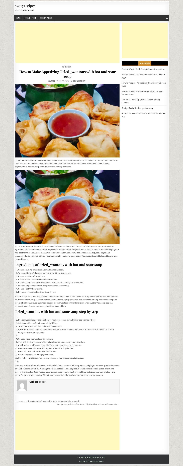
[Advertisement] (67, 43)
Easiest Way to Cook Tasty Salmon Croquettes (143, 69)
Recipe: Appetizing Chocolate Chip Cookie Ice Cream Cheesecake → (88, 404)
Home (18, 17)
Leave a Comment (79, 81)
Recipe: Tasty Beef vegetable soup (137, 108)
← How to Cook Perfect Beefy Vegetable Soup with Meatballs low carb (47, 401)
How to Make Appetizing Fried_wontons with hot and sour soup (67, 74)
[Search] (167, 18)
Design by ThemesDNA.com (91, 462)
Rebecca (68, 67)
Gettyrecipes (25, 5)
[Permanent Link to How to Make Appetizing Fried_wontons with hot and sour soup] (67, 120)
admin (52, 81)
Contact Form (30, 17)
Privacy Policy (46, 17)
